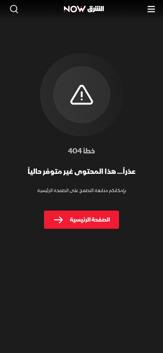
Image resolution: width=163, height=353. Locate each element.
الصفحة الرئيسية (90, 220)
